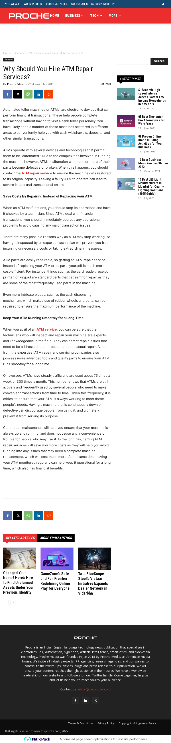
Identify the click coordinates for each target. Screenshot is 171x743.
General (20, 53)
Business (72, 16)
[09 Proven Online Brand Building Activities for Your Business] (126, 141)
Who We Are (12, 4)
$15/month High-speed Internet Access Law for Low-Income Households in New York (152, 97)
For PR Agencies (56, 4)
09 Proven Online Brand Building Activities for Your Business (150, 142)
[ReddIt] (48, 94)
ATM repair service (37, 173)
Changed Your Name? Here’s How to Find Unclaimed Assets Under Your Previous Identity (18, 582)
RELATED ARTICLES (20, 538)
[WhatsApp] (28, 94)
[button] (163, 4)
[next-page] (13, 602)
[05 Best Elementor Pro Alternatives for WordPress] (126, 121)
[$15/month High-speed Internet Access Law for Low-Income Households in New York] (126, 94)
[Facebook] (7, 94)
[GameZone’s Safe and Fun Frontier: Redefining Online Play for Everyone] (57, 559)
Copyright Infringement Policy (137, 723)
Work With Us (33, 4)
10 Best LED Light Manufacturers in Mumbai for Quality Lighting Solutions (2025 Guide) (151, 186)
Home (54, 16)
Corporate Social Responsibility (93, 4)
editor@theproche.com (94, 689)
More (113, 16)
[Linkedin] (38, 94)
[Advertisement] (85, 40)
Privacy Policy (106, 723)
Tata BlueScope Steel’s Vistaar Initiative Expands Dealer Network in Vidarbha (93, 583)
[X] (17, 94)
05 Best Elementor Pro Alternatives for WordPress (151, 120)
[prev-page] (6, 602)
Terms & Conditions (80, 723)
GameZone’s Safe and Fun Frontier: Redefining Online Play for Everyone (55, 581)
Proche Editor (15, 84)
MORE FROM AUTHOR (56, 538)
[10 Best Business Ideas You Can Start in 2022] (126, 164)
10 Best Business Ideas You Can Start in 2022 (153, 163)
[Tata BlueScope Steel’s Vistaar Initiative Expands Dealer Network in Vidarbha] (94, 559)
